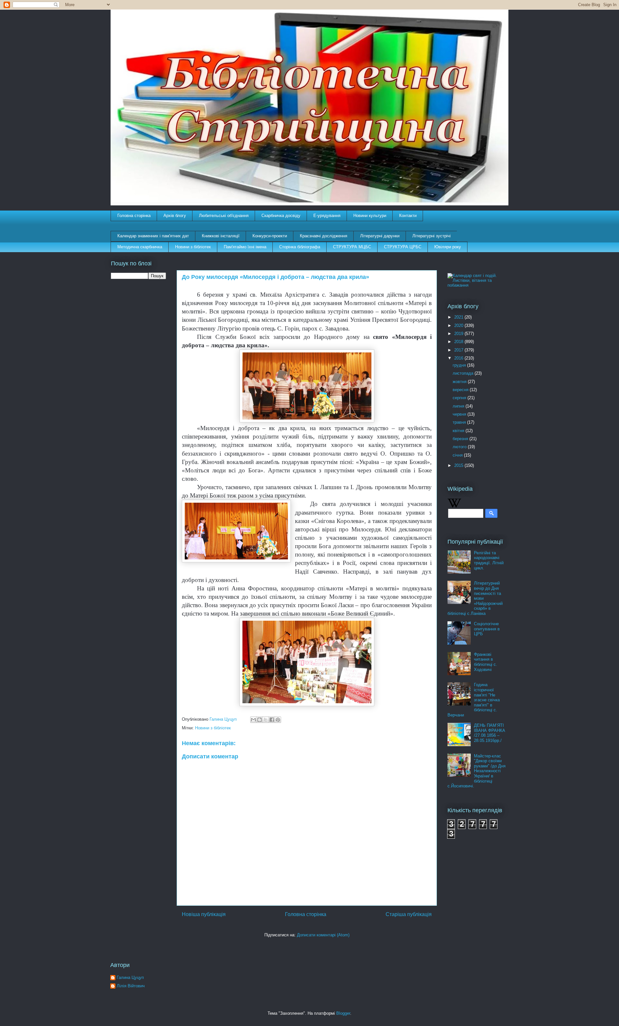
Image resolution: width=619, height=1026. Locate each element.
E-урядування (326, 215)
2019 (459, 333)
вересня (461, 389)
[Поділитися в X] (265, 719)
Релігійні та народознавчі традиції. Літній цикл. (489, 560)
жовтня (460, 381)
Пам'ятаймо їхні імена (245, 246)
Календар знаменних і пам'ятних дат (153, 235)
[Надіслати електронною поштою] (253, 719)
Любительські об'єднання (224, 215)
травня (460, 422)
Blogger (343, 1013)
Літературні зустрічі (431, 235)
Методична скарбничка (139, 246)
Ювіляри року (447, 246)
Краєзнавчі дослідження (323, 235)
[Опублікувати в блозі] (259, 719)
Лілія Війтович (131, 985)
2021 (459, 317)
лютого (460, 446)
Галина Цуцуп (130, 977)
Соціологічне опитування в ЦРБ (487, 628)
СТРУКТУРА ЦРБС (402, 246)
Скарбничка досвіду (280, 215)
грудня (460, 365)
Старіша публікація (409, 914)
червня (460, 414)
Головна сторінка (134, 215)
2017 (459, 350)
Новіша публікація (204, 914)
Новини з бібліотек (193, 246)
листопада (464, 373)
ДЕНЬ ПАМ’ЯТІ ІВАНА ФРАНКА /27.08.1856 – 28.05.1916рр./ (489, 733)
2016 (459, 358)
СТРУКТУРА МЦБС (352, 246)
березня (461, 438)
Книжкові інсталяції (221, 235)
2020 (459, 325)
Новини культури (369, 215)
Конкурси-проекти (269, 235)
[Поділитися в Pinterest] (278, 719)
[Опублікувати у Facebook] (272, 719)
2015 (459, 465)
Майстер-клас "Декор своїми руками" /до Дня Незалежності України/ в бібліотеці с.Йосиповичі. (476, 771)
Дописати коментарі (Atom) (323, 934)
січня (458, 455)
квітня (459, 430)
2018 (459, 341)
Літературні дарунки (379, 235)
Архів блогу (174, 215)
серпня (460, 397)
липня (459, 406)
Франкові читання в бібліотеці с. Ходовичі (485, 662)
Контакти (408, 215)
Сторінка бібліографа (299, 246)
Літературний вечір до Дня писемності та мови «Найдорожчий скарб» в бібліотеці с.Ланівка (475, 598)
